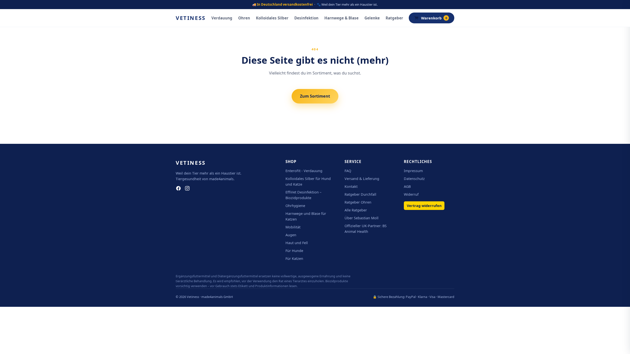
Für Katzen (294, 258)
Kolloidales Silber (272, 17)
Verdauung (221, 17)
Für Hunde (294, 250)
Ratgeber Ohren (358, 202)
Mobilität (292, 227)
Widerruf (411, 194)
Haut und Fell (296, 242)
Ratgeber (394, 17)
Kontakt (351, 186)
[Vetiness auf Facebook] (178, 188)
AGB (407, 186)
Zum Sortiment (315, 96)
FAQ (348, 170)
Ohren (244, 17)
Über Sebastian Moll (361, 218)
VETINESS (191, 17)
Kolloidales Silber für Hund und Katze (308, 181)
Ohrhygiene (295, 205)
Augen (290, 235)
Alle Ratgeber (356, 210)
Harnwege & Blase (341, 17)
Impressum (413, 170)
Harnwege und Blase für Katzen (305, 216)
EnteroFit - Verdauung (303, 170)
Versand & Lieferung (362, 178)
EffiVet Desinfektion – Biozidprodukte (303, 195)
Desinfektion (306, 17)
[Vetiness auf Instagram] (187, 188)
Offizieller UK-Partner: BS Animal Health (366, 228)
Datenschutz (414, 178)
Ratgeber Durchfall (360, 194)
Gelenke (372, 17)
